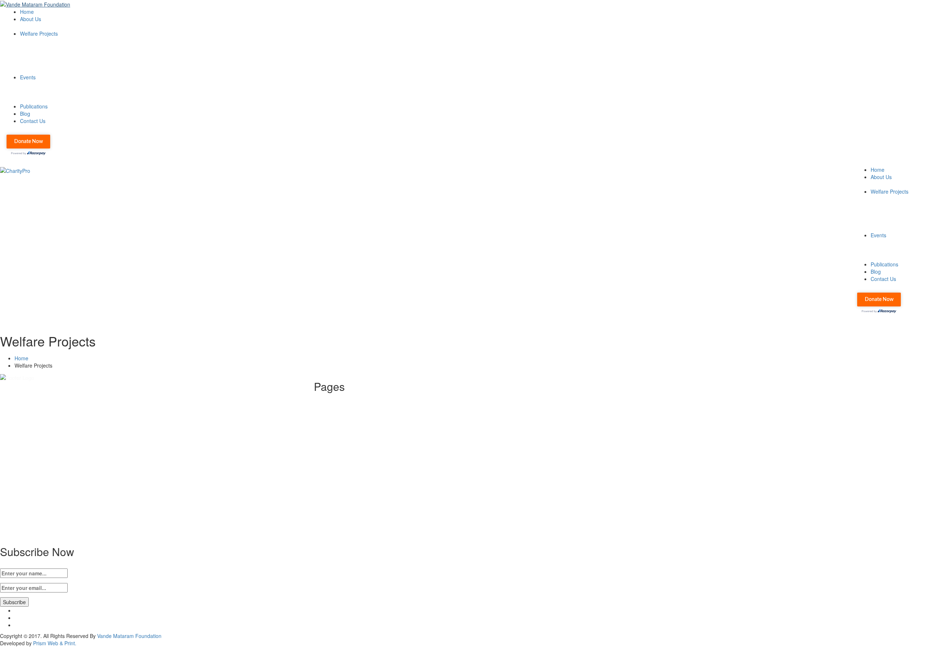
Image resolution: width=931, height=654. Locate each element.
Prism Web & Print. (54, 643)
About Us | (340, 407)
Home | (336, 399)
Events (28, 77)
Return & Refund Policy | (356, 443)
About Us (30, 19)
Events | (337, 421)
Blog (25, 113)
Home (27, 11)
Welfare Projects (39, 33)
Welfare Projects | (348, 414)
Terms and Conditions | (355, 450)
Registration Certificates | (357, 428)
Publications (34, 106)
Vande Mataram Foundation (129, 635)
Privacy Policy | (345, 436)
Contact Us (32, 120)
